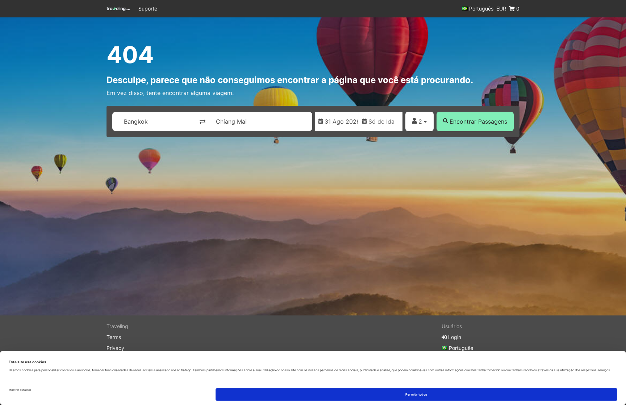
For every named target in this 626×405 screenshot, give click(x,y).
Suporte (147, 8)
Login (454, 337)
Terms (114, 337)
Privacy (115, 348)
